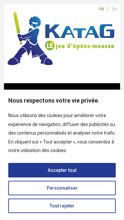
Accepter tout (62, 170)
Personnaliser (62, 188)
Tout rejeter (62, 205)
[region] (62, 155)
